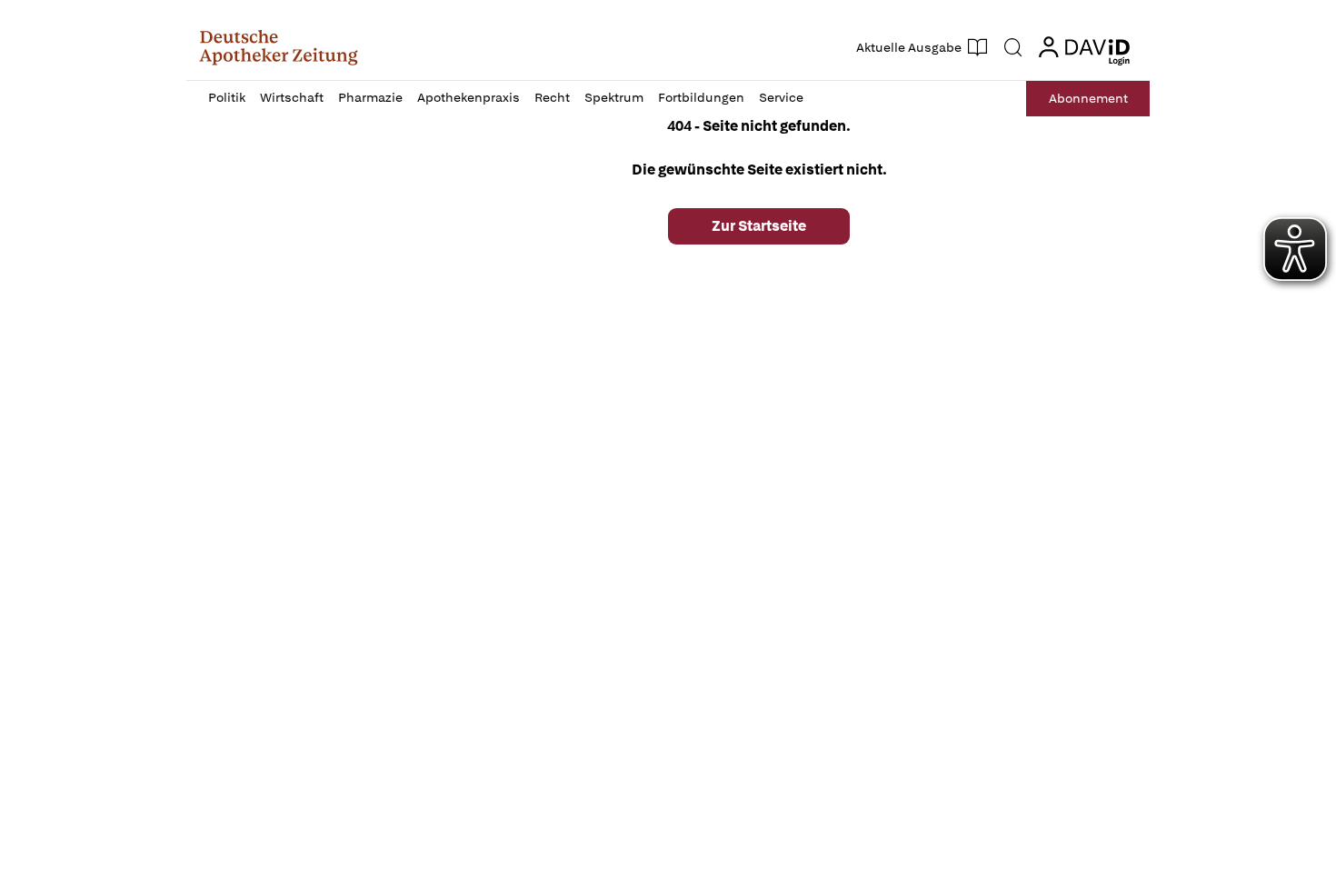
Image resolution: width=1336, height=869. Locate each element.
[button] (278, 47)
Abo (1088, 98)
